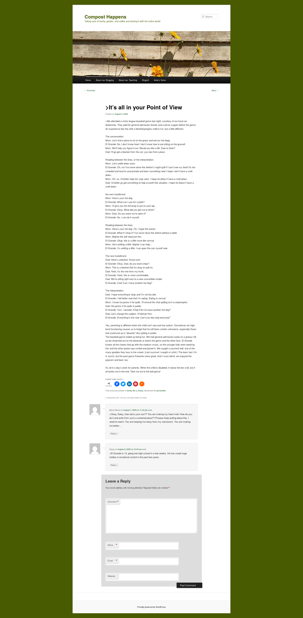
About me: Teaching (128, 80)
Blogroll (145, 80)
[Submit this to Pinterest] (135, 383)
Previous (90, 90)
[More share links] (141, 383)
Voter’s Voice (160, 80)
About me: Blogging (105, 80)
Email (112, 560)
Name (112, 545)
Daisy (140, 390)
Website (111, 576)
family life (131, 390)
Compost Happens (105, 16)
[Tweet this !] (123, 383)
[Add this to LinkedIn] (129, 383)
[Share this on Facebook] (116, 383)
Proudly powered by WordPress (151, 607)
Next (215, 90)
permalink (161, 390)
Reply (114, 433)
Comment (113, 501)
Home (88, 80)
